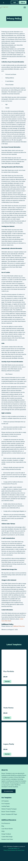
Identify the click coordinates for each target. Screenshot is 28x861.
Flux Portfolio (8, 671)
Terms (22, 850)
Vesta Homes (8, 708)
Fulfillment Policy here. (19, 626)
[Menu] (24, 7)
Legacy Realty (8, 744)
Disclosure (13, 850)
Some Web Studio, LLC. (14, 848)
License (19, 850)
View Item (7, 681)
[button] (2, 2)
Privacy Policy (7, 850)
